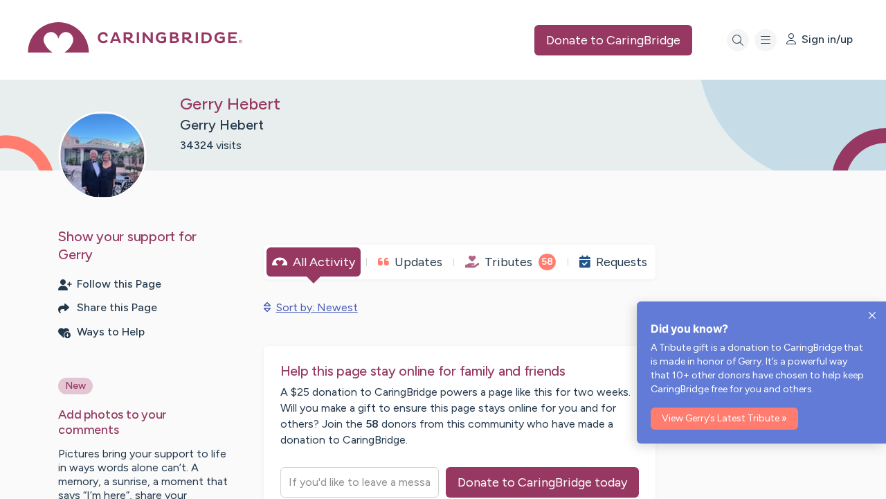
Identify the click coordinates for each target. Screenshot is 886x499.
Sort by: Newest (317, 307)
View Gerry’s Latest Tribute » (724, 418)
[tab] (313, 262)
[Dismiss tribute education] (872, 315)
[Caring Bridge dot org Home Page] (135, 48)
